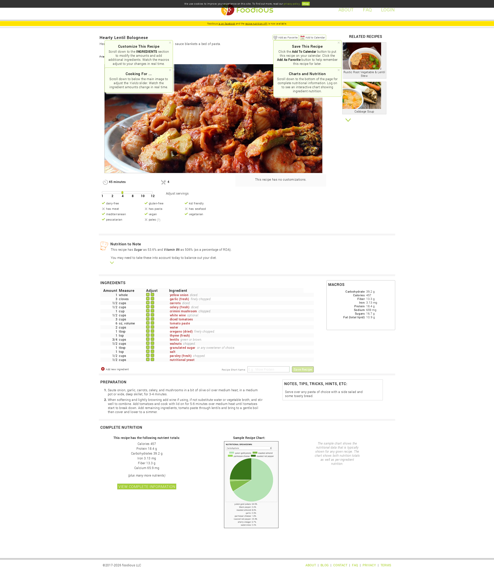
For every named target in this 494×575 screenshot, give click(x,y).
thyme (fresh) (180, 335)
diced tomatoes (181, 319)
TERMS (386, 565)
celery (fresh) (179, 307)
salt (173, 352)
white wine (178, 315)
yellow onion (179, 295)
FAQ (355, 565)
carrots (175, 303)
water (174, 327)
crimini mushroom (183, 311)
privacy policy (292, 3)
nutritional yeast (182, 360)
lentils (174, 339)
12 (153, 196)
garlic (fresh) (179, 299)
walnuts (176, 343)
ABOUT (310, 565)
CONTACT (340, 565)
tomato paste (180, 323)
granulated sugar (182, 348)
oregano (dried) (181, 331)
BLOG (325, 565)
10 (143, 196)
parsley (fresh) (181, 356)
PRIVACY (369, 565)
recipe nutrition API (256, 23)
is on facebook (226, 23)
